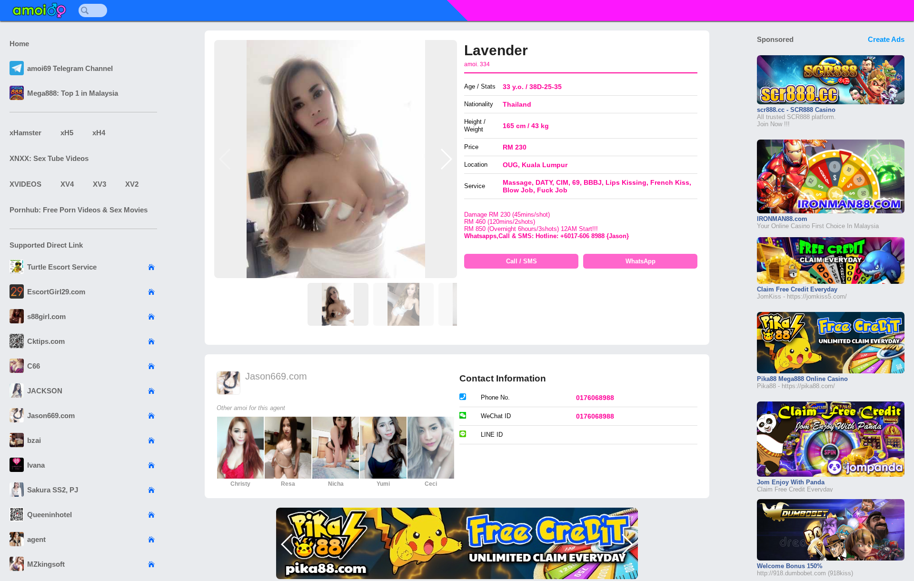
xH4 (98, 133)
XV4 (67, 184)
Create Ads (886, 39)
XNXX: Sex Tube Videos (49, 158)
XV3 (99, 184)
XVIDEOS (25, 184)
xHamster (25, 133)
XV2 (132, 184)
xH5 (66, 133)
